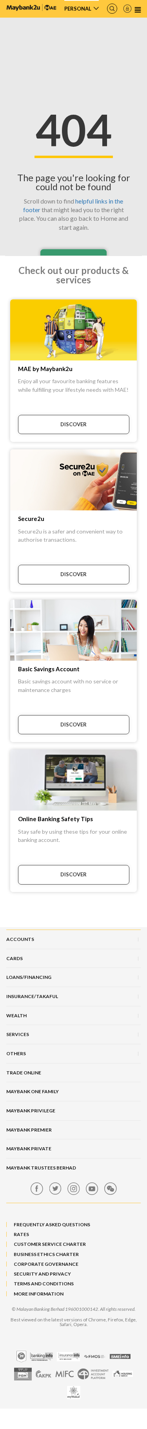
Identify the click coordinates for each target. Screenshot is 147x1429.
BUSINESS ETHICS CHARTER (46, 1254)
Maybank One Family (32, 1091)
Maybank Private (28, 1148)
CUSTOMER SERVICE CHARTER (50, 1244)
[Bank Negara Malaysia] (21, 1356)
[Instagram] (73, 1188)
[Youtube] (92, 1188)
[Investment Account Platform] (93, 1373)
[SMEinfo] (120, 1356)
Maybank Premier (29, 1130)
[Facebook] (37, 1188)
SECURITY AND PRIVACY (42, 1274)
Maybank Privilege (30, 1111)
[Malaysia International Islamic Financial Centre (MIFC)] (64, 1374)
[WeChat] (110, 1188)
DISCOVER (73, 424)
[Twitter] (55, 1188)
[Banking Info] (41, 1356)
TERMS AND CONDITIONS (44, 1284)
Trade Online (23, 1073)
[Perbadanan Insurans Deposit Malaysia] (23, 1374)
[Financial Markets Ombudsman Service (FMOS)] (94, 1357)
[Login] (127, 8)
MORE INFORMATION (39, 1294)
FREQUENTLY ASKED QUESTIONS (52, 1224)
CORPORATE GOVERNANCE (46, 1264)
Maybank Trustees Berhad (41, 1168)
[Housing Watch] (123, 1374)
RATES (21, 1234)
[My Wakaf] (73, 1392)
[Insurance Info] (68, 1356)
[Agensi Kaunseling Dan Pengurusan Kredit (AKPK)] (43, 1374)
